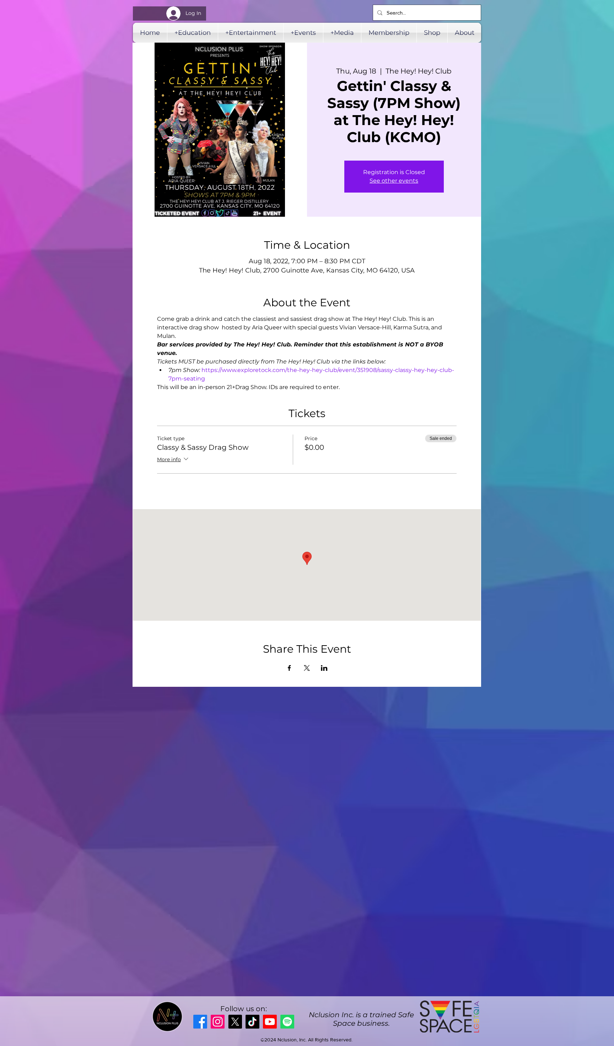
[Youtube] (270, 1022)
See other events (394, 180)
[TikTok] (252, 1022)
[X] (235, 1022)
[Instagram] (218, 1022)
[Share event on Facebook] (289, 668)
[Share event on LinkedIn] (324, 668)
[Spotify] (287, 1022)
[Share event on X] (306, 668)
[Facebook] (200, 1022)
